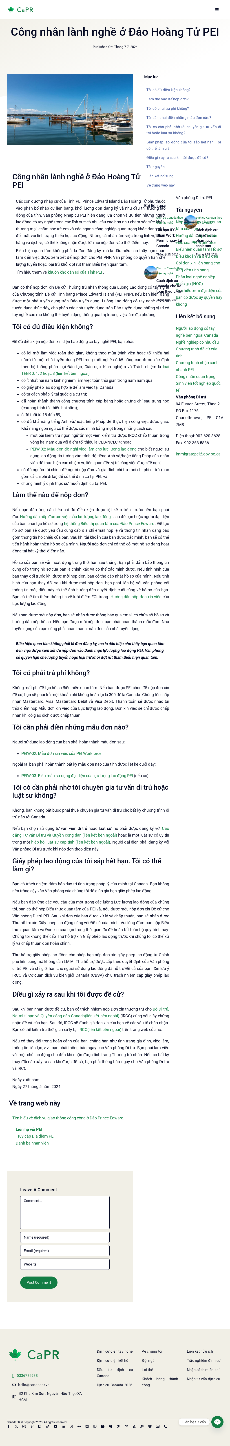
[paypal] (142, 1426)
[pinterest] (32, 1426)
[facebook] (8, 1426)
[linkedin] (63, 1426)
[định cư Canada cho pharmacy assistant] (190, 217)
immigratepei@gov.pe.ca (198, 454)
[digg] (95, 1426)
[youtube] (55, 1426)
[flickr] (79, 1426)
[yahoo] (126, 1426)
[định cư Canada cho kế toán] (151, 268)
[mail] (157, 1426)
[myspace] (110, 1426)
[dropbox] (150, 1426)
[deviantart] (118, 1426)
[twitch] (40, 1426)
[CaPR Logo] (34, 1349)
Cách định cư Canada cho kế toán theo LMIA (169, 286)
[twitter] (16, 1426)
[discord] (87, 1426)
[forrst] (134, 1426)
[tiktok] (47, 1426)
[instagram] (24, 1426)
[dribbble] (71, 1426)
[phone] (165, 1426)
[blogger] (102, 1426)
